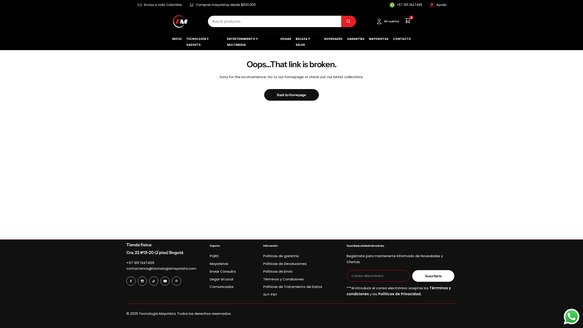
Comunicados (222, 286)
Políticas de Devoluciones (285, 263)
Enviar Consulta (223, 271)
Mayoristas (379, 39)
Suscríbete (433, 276)
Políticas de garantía (281, 256)
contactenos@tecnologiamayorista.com (161, 268)
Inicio (177, 39)
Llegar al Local (221, 279)
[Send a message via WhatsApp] (572, 317)
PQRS (214, 256)
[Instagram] (142, 281)
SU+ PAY (270, 294)
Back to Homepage (291, 95)
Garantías (355, 39)
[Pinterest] (176, 281)
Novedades (333, 39)
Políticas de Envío (278, 271)
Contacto (402, 39)
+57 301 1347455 (140, 262)
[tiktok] (153, 281)
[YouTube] (165, 281)
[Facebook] (131, 281)
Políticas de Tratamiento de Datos (292, 286)
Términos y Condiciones (283, 279)
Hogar (285, 39)
